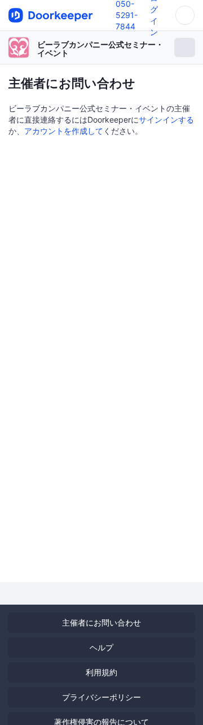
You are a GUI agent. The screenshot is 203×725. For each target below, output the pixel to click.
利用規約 (101, 672)
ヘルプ (101, 647)
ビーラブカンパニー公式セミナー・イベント (100, 49)
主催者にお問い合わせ (101, 622)
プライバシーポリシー (101, 697)
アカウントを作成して (63, 131)
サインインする (166, 119)
